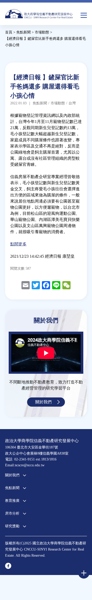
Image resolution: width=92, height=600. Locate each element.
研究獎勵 (12, 526)
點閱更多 (18, 244)
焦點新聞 (12, 488)
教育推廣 (12, 501)
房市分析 (12, 513)
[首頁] (39, 15)
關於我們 (43, 402)
